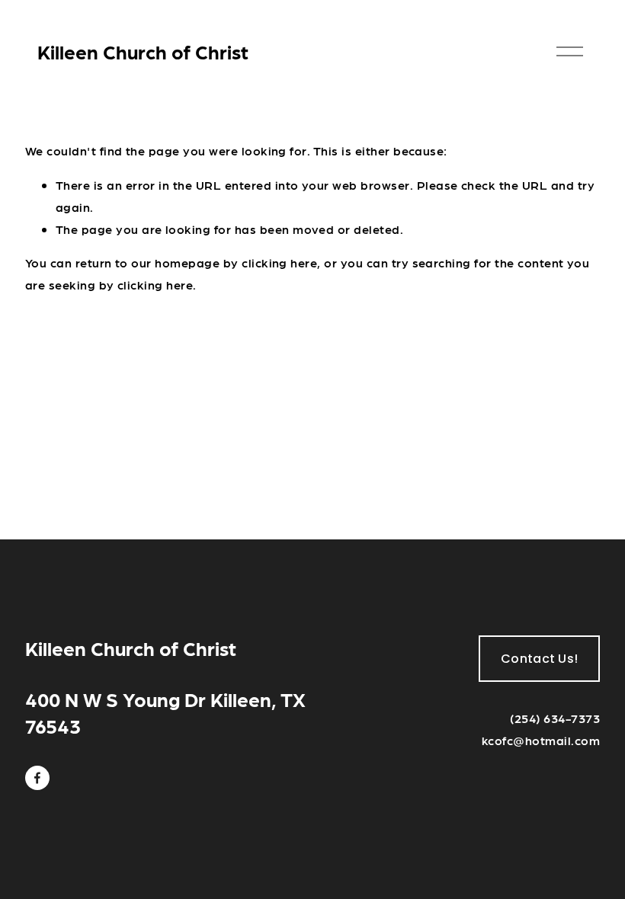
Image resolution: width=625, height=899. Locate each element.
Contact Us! (540, 658)
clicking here (279, 262)
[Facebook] (37, 778)
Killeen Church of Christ (142, 51)
